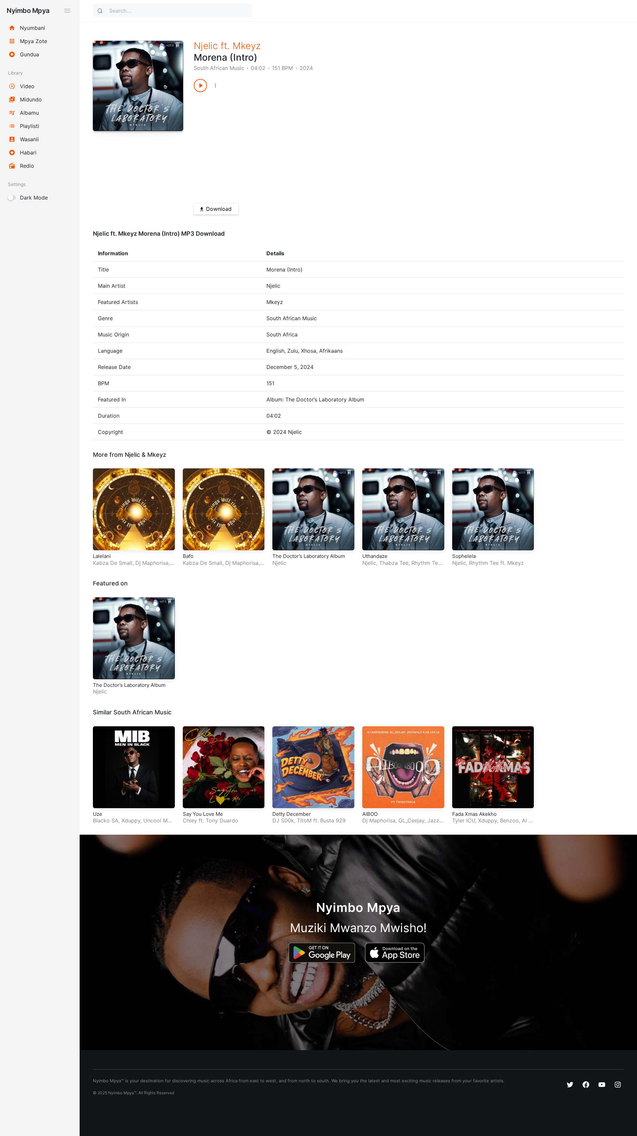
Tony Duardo (222, 820)
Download (218, 209)
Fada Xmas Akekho (474, 814)
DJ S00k (283, 820)
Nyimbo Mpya (28, 11)
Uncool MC (157, 820)
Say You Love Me (203, 814)
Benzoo (509, 820)
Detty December (291, 814)
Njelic (206, 45)
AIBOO (370, 814)
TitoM (304, 820)
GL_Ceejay (411, 820)
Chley (190, 820)
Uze (97, 814)
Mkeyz (247, 45)
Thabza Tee (393, 563)
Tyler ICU (463, 820)
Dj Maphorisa (152, 563)
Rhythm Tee (426, 563)
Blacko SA (105, 820)
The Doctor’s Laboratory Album (308, 556)
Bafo (188, 556)
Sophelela (464, 556)
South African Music (219, 68)
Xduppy (130, 820)
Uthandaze (375, 556)
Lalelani (102, 556)
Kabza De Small (112, 563)
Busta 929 (333, 820)
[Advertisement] (387, 145)
